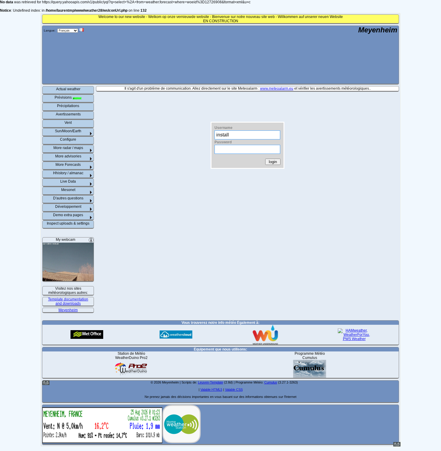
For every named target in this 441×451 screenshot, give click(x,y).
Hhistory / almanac (68, 173)
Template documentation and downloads (68, 301)
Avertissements (68, 114)
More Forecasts (68, 165)
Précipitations (68, 106)
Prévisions (64, 97)
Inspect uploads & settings (68, 223)
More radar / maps (68, 148)
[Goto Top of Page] (396, 445)
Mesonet (68, 190)
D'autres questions (68, 198)
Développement (68, 207)
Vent (68, 123)
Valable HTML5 (211, 389)
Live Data (68, 181)
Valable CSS (234, 389)
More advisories (68, 156)
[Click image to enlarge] (68, 279)
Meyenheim (377, 30)
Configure (68, 139)
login (273, 162)
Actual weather (68, 89)
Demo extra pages (68, 215)
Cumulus (270, 382)
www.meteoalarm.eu (276, 88)
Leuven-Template (210, 382)
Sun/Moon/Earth (68, 131)
